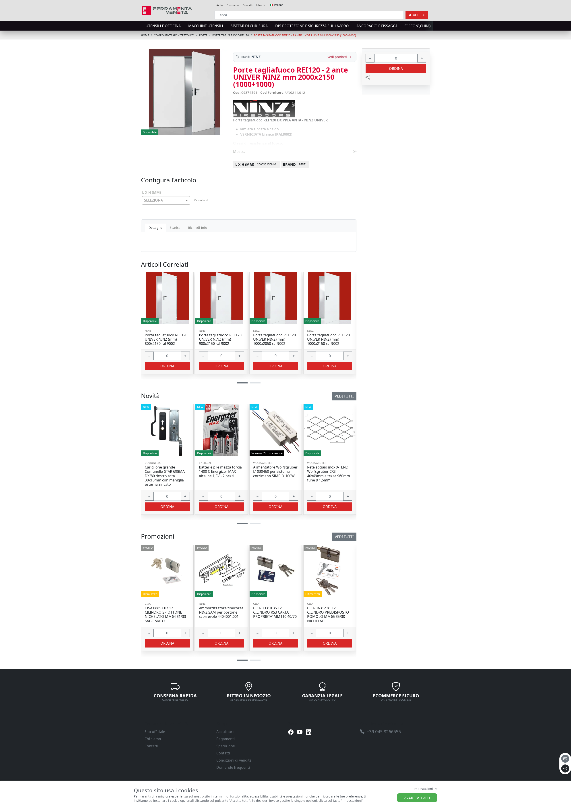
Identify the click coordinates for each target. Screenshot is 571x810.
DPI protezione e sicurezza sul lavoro (312, 25)
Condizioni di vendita (234, 760)
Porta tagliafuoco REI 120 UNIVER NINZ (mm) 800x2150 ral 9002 (166, 339)
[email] (565, 759)
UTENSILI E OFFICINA (163, 25)
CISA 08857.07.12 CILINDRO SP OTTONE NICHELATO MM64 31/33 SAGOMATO (165, 614)
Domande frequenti (233, 767)
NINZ (256, 56)
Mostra (239, 151)
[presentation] (142, 26)
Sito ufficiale (155, 731)
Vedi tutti (344, 536)
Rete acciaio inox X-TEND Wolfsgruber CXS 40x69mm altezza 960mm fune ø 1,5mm (328, 473)
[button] (242, 660)
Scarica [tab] (175, 227)
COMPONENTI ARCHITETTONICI (174, 35)
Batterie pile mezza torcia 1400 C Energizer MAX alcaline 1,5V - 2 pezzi (220, 471)
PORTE (203, 35)
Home (145, 35)
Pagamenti (225, 738)
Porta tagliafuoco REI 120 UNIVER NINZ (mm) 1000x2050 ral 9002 (274, 339)
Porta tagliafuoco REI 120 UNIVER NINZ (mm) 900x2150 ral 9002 (220, 339)
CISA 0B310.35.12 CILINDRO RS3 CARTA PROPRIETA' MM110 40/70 (275, 612)
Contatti (247, 5)
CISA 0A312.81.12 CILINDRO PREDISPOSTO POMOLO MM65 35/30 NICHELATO (328, 614)
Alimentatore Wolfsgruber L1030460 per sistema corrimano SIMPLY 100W (275, 471)
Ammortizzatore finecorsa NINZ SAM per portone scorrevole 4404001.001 (221, 612)
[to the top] (565, 768)
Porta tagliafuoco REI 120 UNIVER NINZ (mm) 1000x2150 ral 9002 (328, 339)
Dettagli (166, 571)
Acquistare (225, 731)
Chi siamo (233, 5)
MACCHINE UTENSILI (205, 25)
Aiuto (219, 5)
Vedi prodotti (337, 57)
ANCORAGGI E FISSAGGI (376, 25)
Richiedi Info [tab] (197, 227)
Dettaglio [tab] (155, 227)
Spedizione (225, 745)
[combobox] (166, 200)
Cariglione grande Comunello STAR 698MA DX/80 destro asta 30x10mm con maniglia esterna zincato (165, 476)
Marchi (260, 5)
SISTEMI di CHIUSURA (249, 25)
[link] (167, 10)
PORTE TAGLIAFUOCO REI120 (230, 35)
